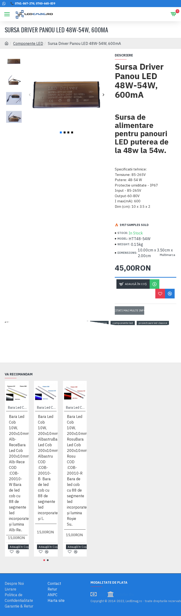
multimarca (99, 323)
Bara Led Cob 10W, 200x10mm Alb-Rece (18, 407)
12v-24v (65, 323)
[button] (29, 94)
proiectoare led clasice (153, 323)
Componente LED (28, 43)
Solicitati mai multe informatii (129, 310)
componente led (122, 323)
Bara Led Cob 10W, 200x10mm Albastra (47, 407)
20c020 (81, 323)
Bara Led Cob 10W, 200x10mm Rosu (76, 407)
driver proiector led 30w (40, 323)
